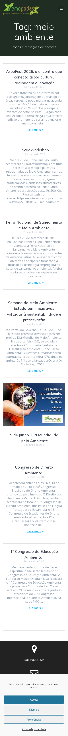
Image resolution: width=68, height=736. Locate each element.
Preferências (34, 719)
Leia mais (34, 130)
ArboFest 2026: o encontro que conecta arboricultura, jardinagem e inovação (34, 77)
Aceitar (34, 699)
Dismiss (34, 709)
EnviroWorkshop (34, 150)
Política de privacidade (34, 729)
